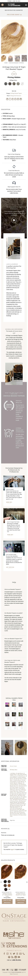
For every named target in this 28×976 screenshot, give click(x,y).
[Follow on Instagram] (7, 954)
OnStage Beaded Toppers (16, 62)
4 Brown (21, 791)
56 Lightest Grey (21, 794)
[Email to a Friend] (15, 99)
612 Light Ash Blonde (15, 796)
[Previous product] (15, 74)
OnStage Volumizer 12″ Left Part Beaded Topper (7, 895)
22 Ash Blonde (20, 781)
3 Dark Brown (21, 788)
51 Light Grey (13, 794)
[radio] (5, 83)
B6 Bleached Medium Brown (16, 805)
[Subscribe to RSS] (12, 957)
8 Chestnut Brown (14, 801)
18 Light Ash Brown (18, 778)
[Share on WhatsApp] (7, 99)
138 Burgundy (13, 776)
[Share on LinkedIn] (20, 99)
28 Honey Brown (23, 785)
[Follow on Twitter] (14, 954)
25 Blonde (20, 783)
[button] (2, 5)
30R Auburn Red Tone (15, 789)
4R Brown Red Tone (21, 792)
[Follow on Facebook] (4, 954)
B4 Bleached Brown (21, 803)
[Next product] (12, 74)
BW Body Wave (13, 769)
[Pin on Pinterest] (18, 99)
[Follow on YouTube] (19, 957)
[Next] (26, 59)
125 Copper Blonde (22, 774)
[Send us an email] (20, 954)
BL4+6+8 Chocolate (14, 813)
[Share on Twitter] (12, 99)
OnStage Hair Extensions (15, 95)
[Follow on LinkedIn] (16, 957)
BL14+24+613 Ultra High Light (17, 809)
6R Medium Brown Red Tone (20, 799)
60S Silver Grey (21, 795)
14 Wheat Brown (21, 776)
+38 (9, 889)
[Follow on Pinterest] (9, 957)
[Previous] (2, 748)
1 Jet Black (12, 773)
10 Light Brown (19, 773)
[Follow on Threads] (17, 954)
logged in (12, 849)
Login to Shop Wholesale (7, 901)
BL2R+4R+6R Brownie (19, 812)
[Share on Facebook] (10, 99)
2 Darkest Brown (17, 780)
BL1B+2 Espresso (14, 810)
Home (5, 62)
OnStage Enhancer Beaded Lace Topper (21, 894)
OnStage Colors (13, 80)
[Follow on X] (11, 954)
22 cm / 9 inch (13, 766)
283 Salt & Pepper (14, 787)
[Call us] (24, 954)
